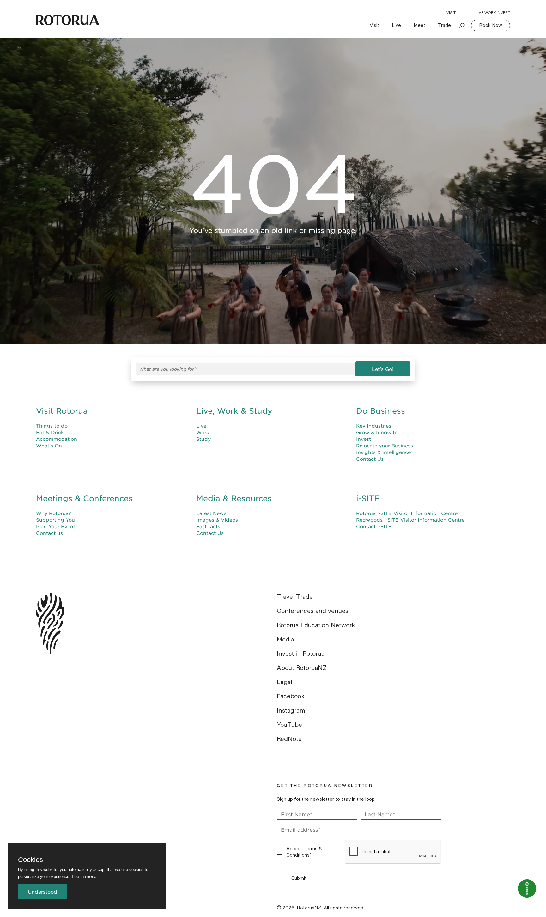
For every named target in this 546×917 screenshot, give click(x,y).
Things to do (52, 425)
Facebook (291, 696)
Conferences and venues (312, 611)
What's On (49, 445)
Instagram (291, 710)
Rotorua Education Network (316, 625)
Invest (363, 439)
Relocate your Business (384, 445)
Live (396, 25)
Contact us (49, 533)
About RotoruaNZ (302, 668)
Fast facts (208, 526)
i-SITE (367, 498)
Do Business (380, 410)
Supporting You (55, 520)
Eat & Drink (50, 432)
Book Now (490, 25)
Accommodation (56, 439)
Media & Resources (234, 498)
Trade (444, 25)
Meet (419, 25)
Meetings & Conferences (84, 498)
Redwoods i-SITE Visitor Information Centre (410, 520)
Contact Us (370, 459)
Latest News (211, 513)
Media (285, 639)
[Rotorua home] (67, 20)
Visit (451, 13)
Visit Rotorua (62, 410)
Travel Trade (295, 597)
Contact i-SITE (374, 526)
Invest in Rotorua (301, 654)
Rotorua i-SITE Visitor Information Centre (407, 513)
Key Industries (373, 425)
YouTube (289, 725)
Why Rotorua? (53, 513)
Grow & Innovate (376, 432)
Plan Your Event (55, 526)
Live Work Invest (493, 13)
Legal (284, 682)
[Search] (462, 25)
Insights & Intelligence (383, 452)
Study (203, 439)
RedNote (289, 739)
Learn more (84, 876)
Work (202, 432)
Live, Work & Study (234, 410)
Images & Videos (217, 520)
